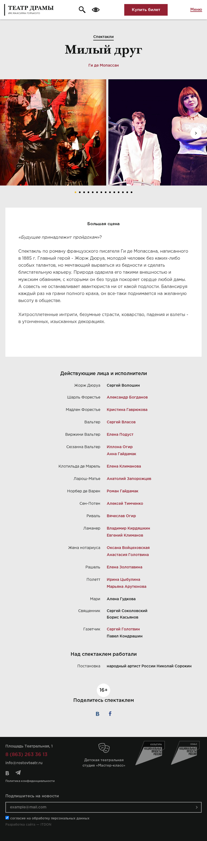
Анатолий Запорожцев (129, 478)
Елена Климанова (124, 466)
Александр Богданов (127, 397)
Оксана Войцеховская (128, 548)
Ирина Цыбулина (123, 579)
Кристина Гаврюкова (127, 409)
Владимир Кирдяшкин (128, 528)
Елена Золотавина (124, 567)
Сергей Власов (121, 422)
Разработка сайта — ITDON (28, 824)
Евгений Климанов (125, 535)
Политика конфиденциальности (30, 781)
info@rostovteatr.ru (24, 763)
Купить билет (146, 10)
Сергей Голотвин (123, 629)
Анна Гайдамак (121, 454)
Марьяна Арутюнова (126, 586)
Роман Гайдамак (122, 491)
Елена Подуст (120, 434)
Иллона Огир (120, 447)
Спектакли (103, 37)
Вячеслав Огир (121, 516)
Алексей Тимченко (125, 503)
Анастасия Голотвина (128, 555)
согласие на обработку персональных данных (49, 818)
